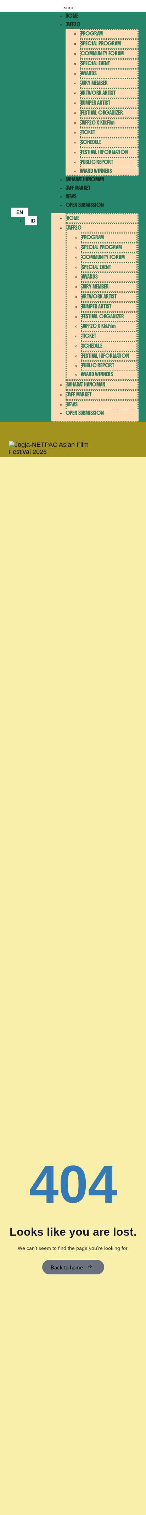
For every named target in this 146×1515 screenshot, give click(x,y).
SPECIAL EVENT (95, 63)
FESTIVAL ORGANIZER (102, 112)
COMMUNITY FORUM (102, 53)
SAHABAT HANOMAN (85, 179)
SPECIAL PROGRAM (101, 43)
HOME (72, 15)
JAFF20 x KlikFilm (98, 122)
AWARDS (89, 73)
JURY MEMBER (94, 82)
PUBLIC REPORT (97, 162)
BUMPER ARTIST (95, 102)
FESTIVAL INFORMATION (104, 152)
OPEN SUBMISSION (85, 205)
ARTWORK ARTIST (98, 92)
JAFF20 (73, 24)
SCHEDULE (91, 142)
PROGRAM (92, 33)
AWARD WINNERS (96, 171)
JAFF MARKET (78, 188)
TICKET (88, 132)
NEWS (71, 196)
